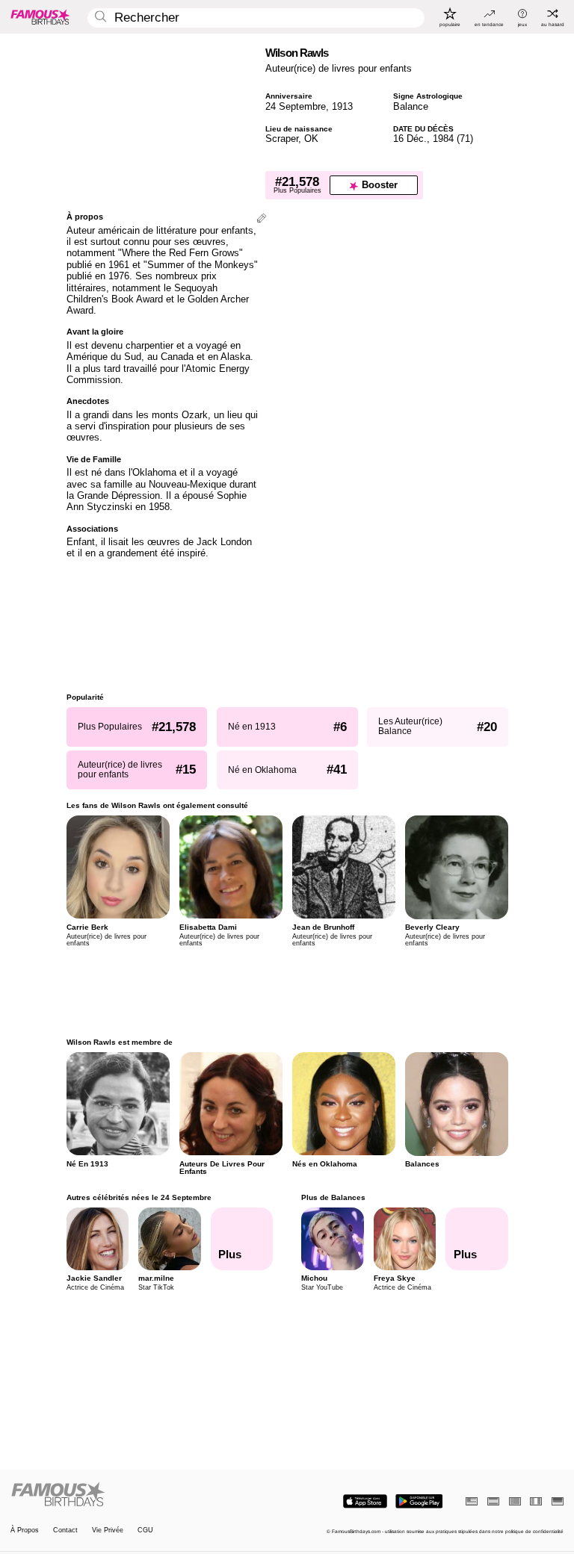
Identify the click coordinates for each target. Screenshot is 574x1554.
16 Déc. (410, 138)
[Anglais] (472, 1501)
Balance (410, 106)
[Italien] (536, 1501)
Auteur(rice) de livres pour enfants (338, 68)
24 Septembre (295, 106)
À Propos (24, 1530)
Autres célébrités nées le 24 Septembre (139, 1197)
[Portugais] (515, 1501)
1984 (443, 138)
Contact (65, 1530)
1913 (342, 106)
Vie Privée (107, 1530)
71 (465, 138)
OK (311, 138)
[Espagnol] (493, 1501)
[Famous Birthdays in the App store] (365, 1501)
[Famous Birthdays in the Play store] (418, 1501)
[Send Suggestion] (262, 219)
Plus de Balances (333, 1197)
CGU (145, 1530)
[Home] (146, 1495)
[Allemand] (558, 1501)
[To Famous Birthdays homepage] (40, 16)
